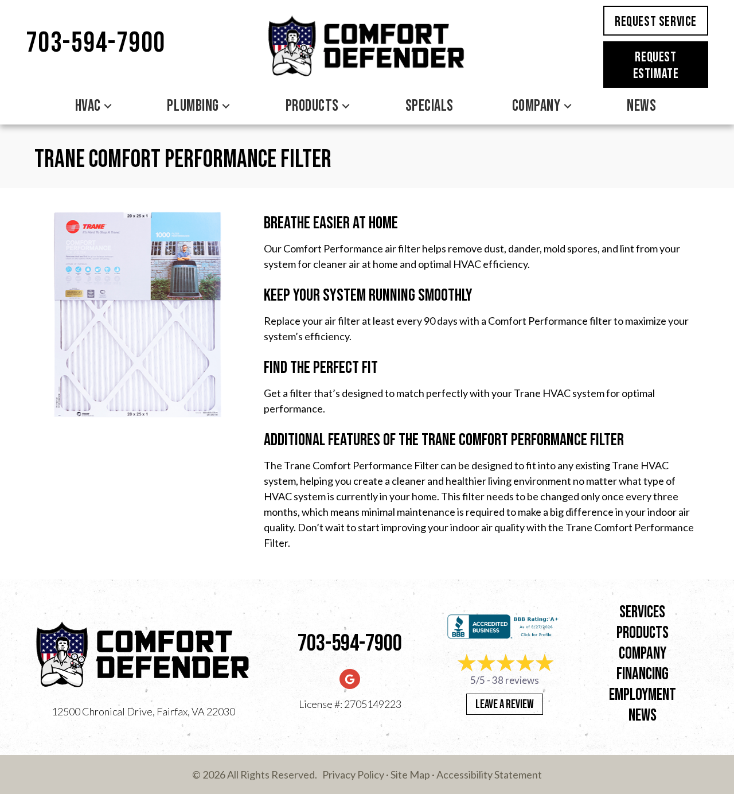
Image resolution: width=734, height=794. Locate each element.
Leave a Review (504, 704)
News (641, 105)
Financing (642, 674)
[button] (108, 106)
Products (312, 105)
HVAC (88, 105)
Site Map (410, 774)
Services (642, 612)
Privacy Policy (353, 774)
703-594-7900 (96, 43)
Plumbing (192, 105)
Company (536, 105)
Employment (642, 695)
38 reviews (515, 680)
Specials (429, 105)
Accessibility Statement (489, 774)
